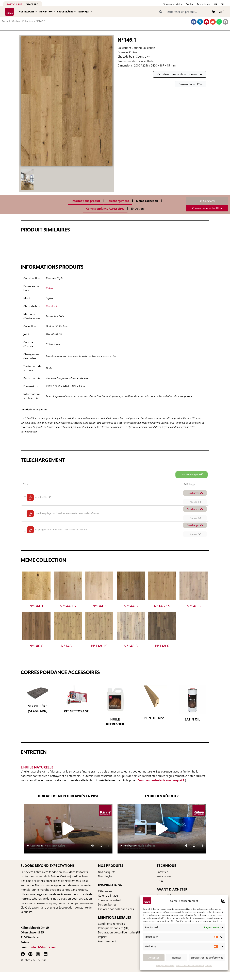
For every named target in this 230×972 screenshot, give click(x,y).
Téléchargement (118, 201)
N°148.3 (131, 645)
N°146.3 (194, 605)
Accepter (154, 957)
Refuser (176, 957)
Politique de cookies (165, 965)
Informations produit (86, 201)
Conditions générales (111, 924)
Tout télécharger (189, 474)
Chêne (49, 288)
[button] (223, 900)
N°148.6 (162, 645)
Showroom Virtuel (173, 4)
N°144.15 (68, 605)
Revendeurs (203, 4)
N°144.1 (36, 605)
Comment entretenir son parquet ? (161, 780)
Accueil (6, 21)
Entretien (137, 208)
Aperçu (193, 501)
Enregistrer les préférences (207, 957)
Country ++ (52, 306)
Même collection (147, 201)
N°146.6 (36, 645)
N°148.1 (68, 645)
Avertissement (107, 941)
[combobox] (183, 11)
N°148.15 (99, 645)
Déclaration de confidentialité (190, 965)
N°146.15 (162, 605)
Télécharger (193, 492)
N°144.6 (131, 605)
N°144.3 (99, 605)
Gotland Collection (23, 21)
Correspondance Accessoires (105, 208)
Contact (190, 4)
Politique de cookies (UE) (113, 928)
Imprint (208, 965)
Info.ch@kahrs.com (43, 947)
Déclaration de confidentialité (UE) (119, 932)
